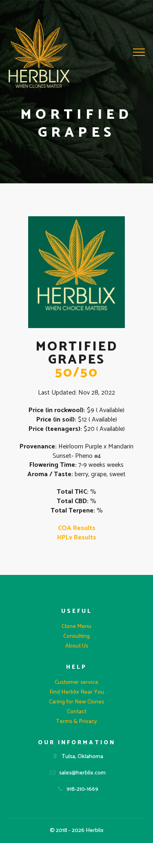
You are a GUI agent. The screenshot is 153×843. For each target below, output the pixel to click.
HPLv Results (76, 537)
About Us (76, 646)
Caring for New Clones (76, 702)
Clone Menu (76, 626)
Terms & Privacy (76, 721)
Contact (76, 712)
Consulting (76, 636)
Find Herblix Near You (76, 692)
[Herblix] (39, 53)
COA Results (76, 528)
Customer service (76, 682)
